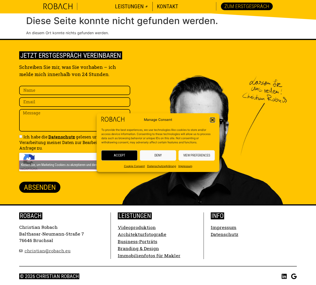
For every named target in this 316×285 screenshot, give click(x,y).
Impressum (185, 166)
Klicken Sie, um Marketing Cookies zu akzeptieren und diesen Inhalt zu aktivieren (73, 165)
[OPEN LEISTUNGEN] (146, 6)
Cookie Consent (134, 166)
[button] (212, 120)
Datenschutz (61, 137)
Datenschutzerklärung (161, 166)
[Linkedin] (284, 276)
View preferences (196, 155)
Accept (119, 155)
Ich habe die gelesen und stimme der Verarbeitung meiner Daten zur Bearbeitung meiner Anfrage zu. (71, 142)
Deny (158, 155)
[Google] (294, 276)
